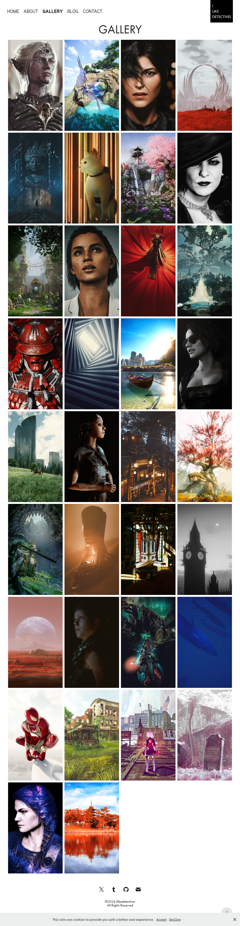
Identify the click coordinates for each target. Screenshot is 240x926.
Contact (92, 11)
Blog (72, 11)
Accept (161, 919)
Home (13, 11)
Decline (175, 919)
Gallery (53, 11)
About (31, 11)
